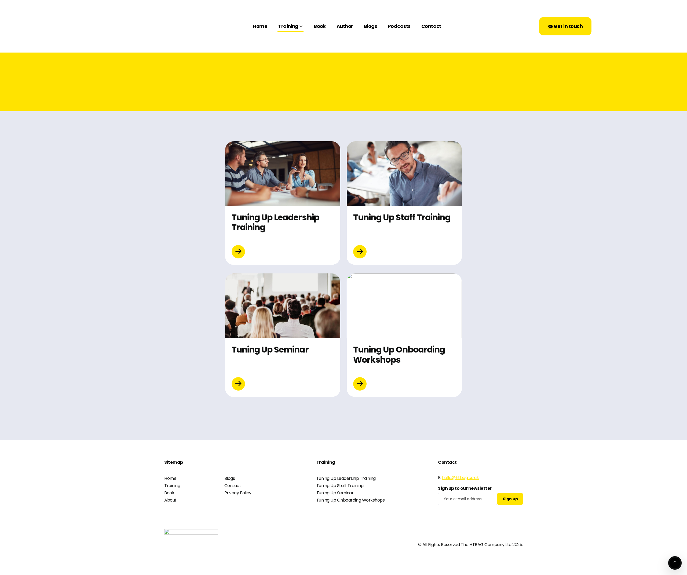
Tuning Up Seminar (335, 493)
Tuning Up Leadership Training (346, 478)
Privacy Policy (237, 493)
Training (288, 26)
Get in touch (568, 26)
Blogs (370, 26)
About (170, 500)
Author (345, 26)
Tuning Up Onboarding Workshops (350, 500)
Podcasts (399, 26)
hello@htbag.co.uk (460, 477)
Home (260, 26)
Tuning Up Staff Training (339, 486)
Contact (431, 26)
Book (320, 26)
